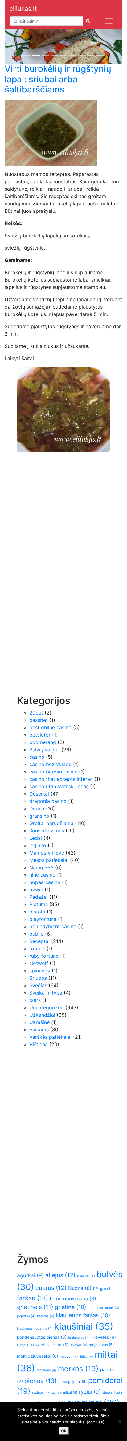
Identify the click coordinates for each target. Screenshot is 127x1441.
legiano (37, 845)
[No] (119, 1422)
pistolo (37, 912)
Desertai (39, 794)
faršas (32, 1298)
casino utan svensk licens (58, 786)
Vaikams (39, 1029)
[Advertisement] (41, 596)
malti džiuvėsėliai (37, 1356)
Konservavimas (46, 831)
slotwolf (38, 963)
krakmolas (79, 1338)
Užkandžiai (42, 1015)
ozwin (36, 889)
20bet (36, 713)
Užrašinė (39, 1022)
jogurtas (26, 1316)
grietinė (70, 1307)
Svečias (38, 985)
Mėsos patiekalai (48, 860)
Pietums (38, 904)
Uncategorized (46, 1007)
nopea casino (44, 882)
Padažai (38, 897)
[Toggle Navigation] (108, 21)
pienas (40, 1381)
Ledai (35, 838)
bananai (86, 1276)
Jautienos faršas (103, 1308)
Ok (63, 1430)
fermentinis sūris (73, 1298)
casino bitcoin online (53, 772)
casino (36, 757)
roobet (37, 948)
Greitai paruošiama (51, 823)
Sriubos (38, 978)
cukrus (51, 1287)
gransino (39, 816)
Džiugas (102, 1289)
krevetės (103, 1337)
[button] (13, 46)
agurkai (30, 1275)
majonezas (101, 1344)
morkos (78, 1368)
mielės (85, 1357)
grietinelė (35, 1307)
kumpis (25, 1345)
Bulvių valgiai (44, 749)
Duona (36, 808)
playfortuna (42, 919)
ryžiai (90, 1391)
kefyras (45, 1316)
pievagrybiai (72, 1381)
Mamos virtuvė (46, 853)
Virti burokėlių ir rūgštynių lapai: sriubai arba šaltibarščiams (58, 79)
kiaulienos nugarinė (35, 1328)
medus (68, 1357)
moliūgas (46, 1370)
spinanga (39, 971)
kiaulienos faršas (83, 1315)
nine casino (42, 875)
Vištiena (38, 1044)
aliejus (60, 1275)
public (36, 934)
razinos (40, 1393)
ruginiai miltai (64, 1393)
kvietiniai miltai (51, 1344)
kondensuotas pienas (42, 1337)
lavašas (78, 1345)
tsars (35, 1000)
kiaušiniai (83, 1326)
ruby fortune (44, 956)
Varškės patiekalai (50, 1037)
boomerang (42, 742)
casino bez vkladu (50, 764)
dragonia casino (48, 801)
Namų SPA (41, 867)
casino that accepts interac (61, 779)
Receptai (39, 941)
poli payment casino (52, 926)
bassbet (38, 720)
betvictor (40, 735)
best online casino (50, 727)
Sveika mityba (45, 993)
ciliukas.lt (23, 8)
